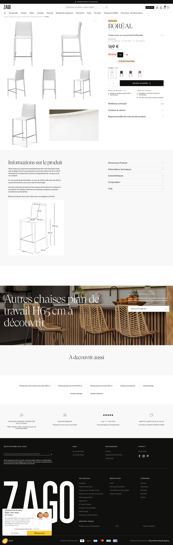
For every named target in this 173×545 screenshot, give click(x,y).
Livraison (82, 483)
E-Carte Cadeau (85, 504)
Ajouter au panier (140, 83)
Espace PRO (150, 7)
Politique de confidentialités (89, 526)
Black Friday (83, 511)
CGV (117, 526)
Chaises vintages (76, 393)
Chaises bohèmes (96, 393)
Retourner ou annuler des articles (91, 494)
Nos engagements (86, 497)
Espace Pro (83, 501)
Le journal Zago (78, 451)
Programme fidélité (111, 13)
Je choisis (14, 533)
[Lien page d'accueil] (7, 7)
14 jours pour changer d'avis (89, 490)
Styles (89, 13)
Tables (31, 13)
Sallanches (109, 458)
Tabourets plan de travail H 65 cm (70, 386)
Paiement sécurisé (85, 486)
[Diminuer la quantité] (109, 83)
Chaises (23, 13)
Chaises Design (148, 386)
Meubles (143, 494)
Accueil (6, 17)
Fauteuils (49, 13)
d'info (162, 35)
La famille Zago (78, 455)
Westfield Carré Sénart (113, 455)
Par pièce (97, 13)
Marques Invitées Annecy (88, 515)
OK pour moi (39, 533)
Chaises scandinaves (127, 386)
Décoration (80, 13)
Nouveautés (13, 13)
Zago (75, 447)
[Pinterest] (148, 456)
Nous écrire (142, 451)
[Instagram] (143, 456)
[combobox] (86, 7)
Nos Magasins (111, 447)
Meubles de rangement (64, 13)
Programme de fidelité (87, 508)
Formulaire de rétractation (119, 490)
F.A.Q (112, 483)
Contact (141, 447)
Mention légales (116, 494)
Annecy (108, 451)
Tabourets (144, 486)
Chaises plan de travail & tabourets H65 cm (33, 17)
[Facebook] (139, 456)
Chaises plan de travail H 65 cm (101, 386)
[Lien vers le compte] (157, 7)
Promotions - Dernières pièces (132, 13)
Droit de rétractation (117, 486)
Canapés (40, 13)
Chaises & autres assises (15, 17)
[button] (5, 541)
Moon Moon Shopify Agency (159, 541)
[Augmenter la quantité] (117, 83)
